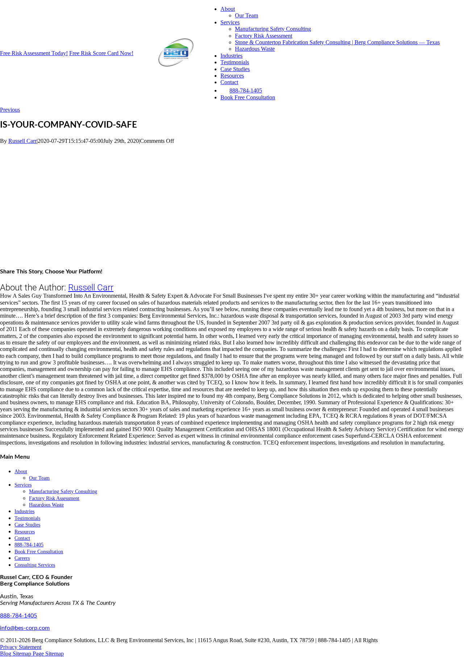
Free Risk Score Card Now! (101, 53)
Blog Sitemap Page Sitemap (32, 653)
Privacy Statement (20, 647)
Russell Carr (22, 141)
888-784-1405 (18, 616)
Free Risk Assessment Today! (34, 53)
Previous (10, 110)
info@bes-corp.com (25, 628)
